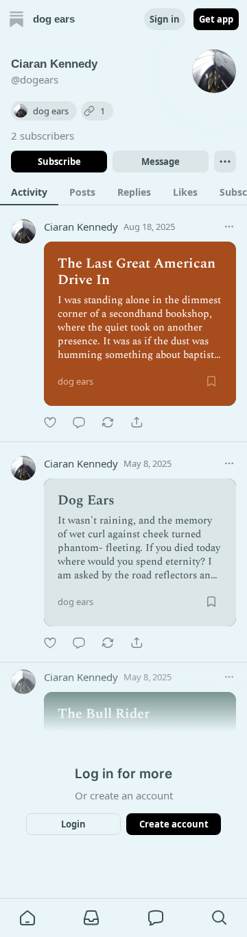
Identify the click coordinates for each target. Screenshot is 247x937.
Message (160, 161)
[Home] (16, 19)
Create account (174, 824)
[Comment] (79, 422)
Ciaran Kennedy (81, 226)
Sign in (165, 19)
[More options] (229, 227)
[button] (27, 918)
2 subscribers (42, 135)
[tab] (29, 191)
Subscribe (59, 161)
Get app (216, 19)
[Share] (136, 422)
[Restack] (107, 422)
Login (73, 824)
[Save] (211, 381)
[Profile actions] (225, 161)
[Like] (50, 422)
